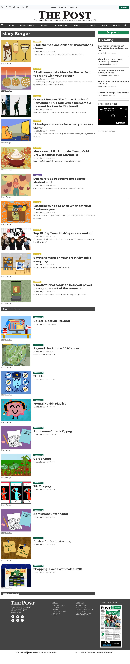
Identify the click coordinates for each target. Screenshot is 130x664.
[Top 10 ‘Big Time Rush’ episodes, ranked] (16, 239)
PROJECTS (37, 175)
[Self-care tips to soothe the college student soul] (16, 185)
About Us (80, 602)
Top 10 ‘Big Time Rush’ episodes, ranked (62, 233)
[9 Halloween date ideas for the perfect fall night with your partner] (16, 78)
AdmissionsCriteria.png (50, 514)
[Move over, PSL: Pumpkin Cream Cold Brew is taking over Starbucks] (16, 158)
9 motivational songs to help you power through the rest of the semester (62, 286)
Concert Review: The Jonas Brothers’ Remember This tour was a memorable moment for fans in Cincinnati (62, 103)
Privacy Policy (82, 615)
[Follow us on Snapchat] (22, 620)
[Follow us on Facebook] (17, 616)
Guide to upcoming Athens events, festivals (111, 71)
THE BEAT (37, 41)
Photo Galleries (59, 611)
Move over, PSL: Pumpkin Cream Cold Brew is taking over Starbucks (61, 153)
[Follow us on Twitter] (13, 616)
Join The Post (81, 607)
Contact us (80, 604)
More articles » (11, 309)
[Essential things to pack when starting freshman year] (16, 212)
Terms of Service (83, 613)
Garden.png (42, 458)
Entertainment (60, 25)
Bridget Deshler (106, 75)
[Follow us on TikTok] (13, 620)
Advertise (62, 7)
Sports (44, 25)
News (11, 25)
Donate (124, 7)
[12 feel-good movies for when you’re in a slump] (16, 130)
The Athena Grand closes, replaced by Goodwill (110, 60)
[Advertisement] (113, 166)
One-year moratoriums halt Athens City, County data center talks (113, 48)
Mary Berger (6, 63)
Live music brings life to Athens (113, 93)
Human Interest (27, 25)
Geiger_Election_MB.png (51, 321)
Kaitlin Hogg (104, 53)
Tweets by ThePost (106, 131)
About (53, 7)
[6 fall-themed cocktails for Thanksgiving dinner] (16, 51)
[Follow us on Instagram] (22, 616)
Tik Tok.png (42, 486)
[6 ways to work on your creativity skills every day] (16, 264)
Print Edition (108, 602)
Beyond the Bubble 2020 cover (56, 348)
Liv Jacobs (104, 95)
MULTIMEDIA (38, 317)
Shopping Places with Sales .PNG (57, 569)
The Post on (106, 103)
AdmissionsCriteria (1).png (52, 431)
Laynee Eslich (105, 64)
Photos (116, 25)
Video (104, 25)
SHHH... (38, 376)
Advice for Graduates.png (52, 541)
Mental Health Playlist (49, 403)
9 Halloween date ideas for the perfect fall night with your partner (62, 74)
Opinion (77, 25)
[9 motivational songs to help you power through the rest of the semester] (16, 291)
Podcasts (91, 25)
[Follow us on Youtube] (17, 620)
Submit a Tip (81, 611)
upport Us (114, 32)
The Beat (55, 609)
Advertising (81, 606)
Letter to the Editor (84, 609)
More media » (11, 593)
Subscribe (73, 7)
